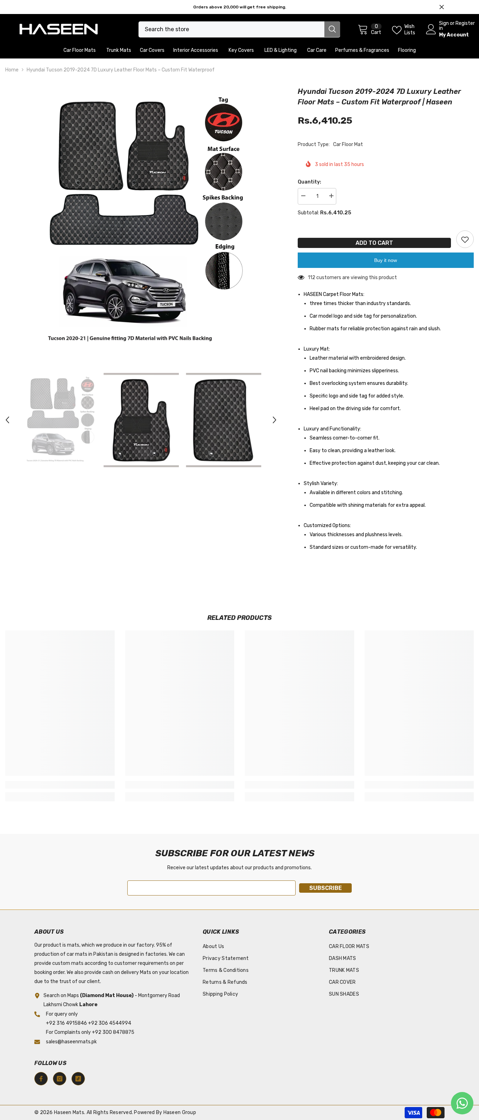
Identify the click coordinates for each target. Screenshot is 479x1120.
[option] (141, 221)
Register (465, 23)
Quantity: (309, 182)
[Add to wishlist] (465, 239)
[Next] (274, 420)
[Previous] (7, 420)
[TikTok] (78, 1078)
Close (442, 7)
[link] (60, 785)
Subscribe (325, 888)
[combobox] (231, 29)
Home (12, 70)
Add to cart (374, 243)
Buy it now (385, 260)
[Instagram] (59, 1078)
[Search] (239, 29)
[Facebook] (41, 1078)
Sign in (444, 26)
